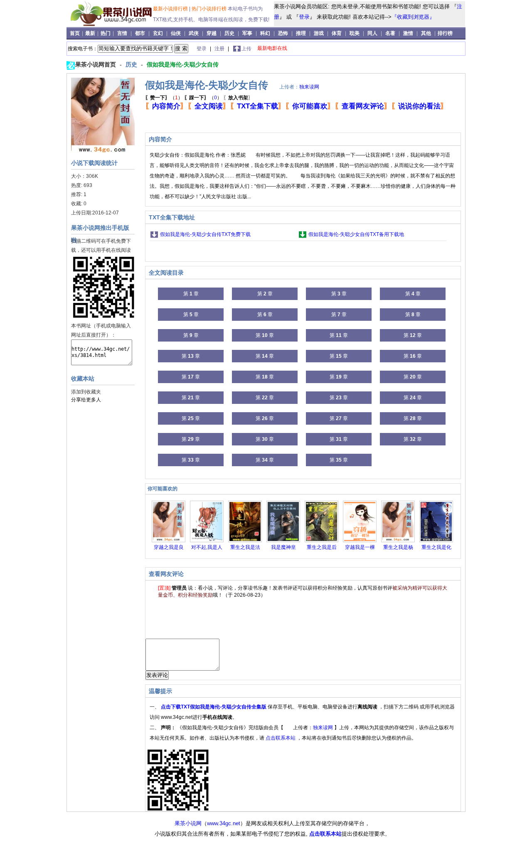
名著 (390, 33)
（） (164, 98)
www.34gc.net (223, 823)
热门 (106, 33)
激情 (408, 33)
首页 (75, 33)
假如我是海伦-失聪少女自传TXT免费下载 (205, 234)
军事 (247, 33)
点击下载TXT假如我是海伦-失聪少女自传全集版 (214, 707)
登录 (304, 17)
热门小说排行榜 (210, 9)
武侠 (194, 33)
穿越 (212, 33)
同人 (372, 33)
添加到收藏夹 (86, 392)
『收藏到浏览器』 (413, 17)
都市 (140, 33)
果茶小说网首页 (96, 64)
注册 (220, 49)
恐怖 (283, 33)
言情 (122, 33)
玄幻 (158, 33)
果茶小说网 (188, 823)
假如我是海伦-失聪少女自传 (183, 64)
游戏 (319, 33)
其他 (426, 33)
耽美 (355, 33)
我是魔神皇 (283, 547)
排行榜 (445, 33)
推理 (301, 33)
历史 (229, 33)
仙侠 (176, 33)
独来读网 (309, 87)
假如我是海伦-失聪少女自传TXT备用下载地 (356, 234)
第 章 (191, 294)
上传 (246, 49)
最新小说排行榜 (171, 9)
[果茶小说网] (110, 24)
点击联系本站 (281, 738)
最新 (90, 33)
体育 (337, 33)
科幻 (265, 33)
